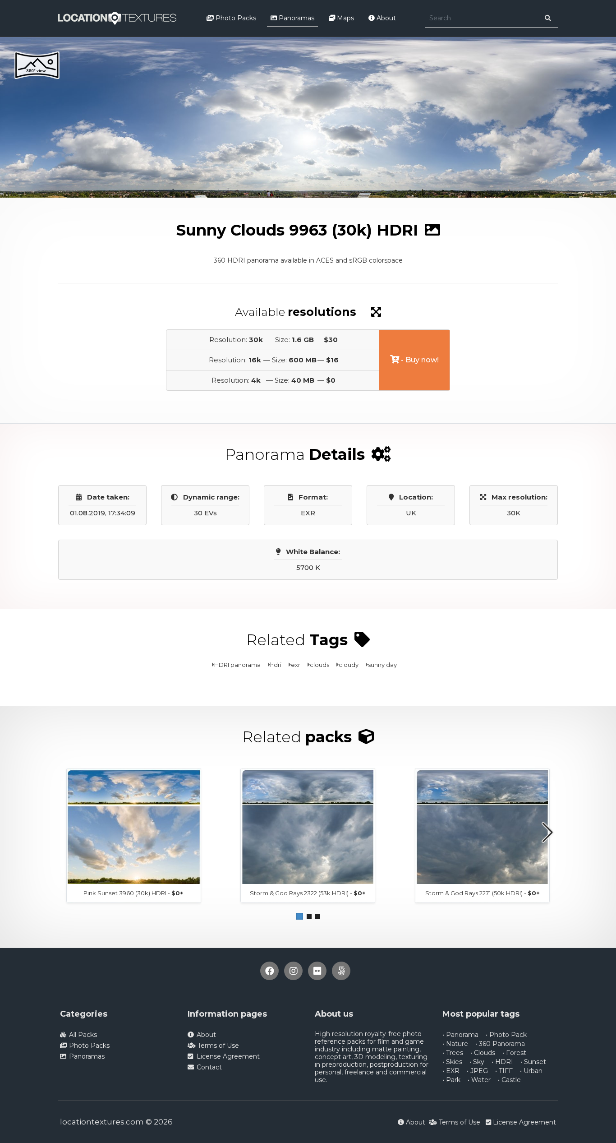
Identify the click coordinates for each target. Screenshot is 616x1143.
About (385, 18)
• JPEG (477, 1071)
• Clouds (482, 1053)
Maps (344, 18)
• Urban (531, 1071)
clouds (319, 664)
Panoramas (295, 18)
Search (149, 205)
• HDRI (502, 1062)
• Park (451, 1080)
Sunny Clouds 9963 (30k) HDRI (216, 205)
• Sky (476, 1062)
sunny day (382, 664)
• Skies (452, 1062)
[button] (299, 916)
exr (295, 664)
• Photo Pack (506, 1035)
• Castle (509, 1080)
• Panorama (460, 1035)
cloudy (349, 664)
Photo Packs (235, 18)
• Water (479, 1080)
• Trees (452, 1053)
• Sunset (533, 1062)
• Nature (455, 1044)
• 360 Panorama (500, 1044)
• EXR (451, 1071)
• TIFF (504, 1071)
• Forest (514, 1053)
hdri (275, 664)
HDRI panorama (237, 664)
